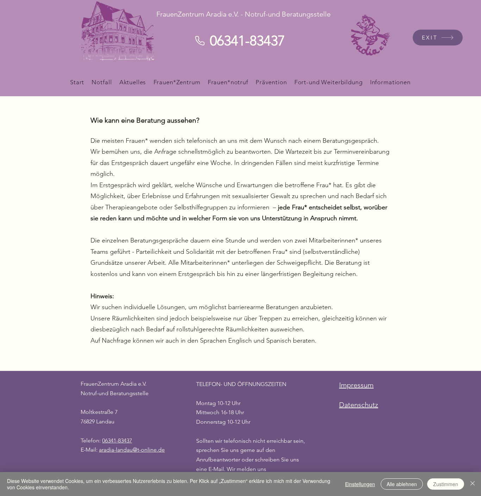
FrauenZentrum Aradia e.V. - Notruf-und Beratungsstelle (243, 14)
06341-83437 (117, 440)
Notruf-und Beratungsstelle (115, 393)
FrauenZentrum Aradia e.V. (113, 383)
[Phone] (199, 40)
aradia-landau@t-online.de (132, 449)
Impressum (356, 385)
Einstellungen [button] (360, 484)
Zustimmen (445, 484)
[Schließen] (472, 484)
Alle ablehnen (402, 484)
